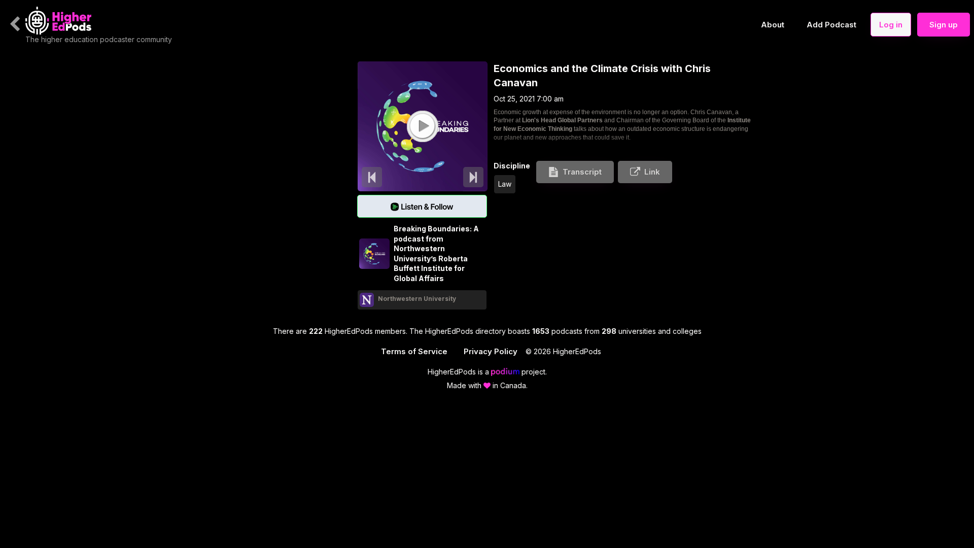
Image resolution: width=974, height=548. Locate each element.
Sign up (943, 24)
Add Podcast (831, 24)
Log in (890, 24)
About (772, 24)
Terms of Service (414, 351)
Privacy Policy (490, 351)
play (422, 125)
